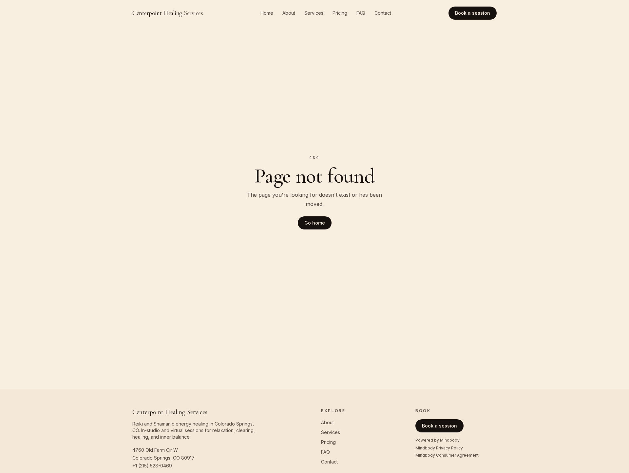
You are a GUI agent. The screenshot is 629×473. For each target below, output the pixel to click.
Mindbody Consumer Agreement (447, 455)
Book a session (472, 13)
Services (313, 13)
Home (266, 13)
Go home (314, 223)
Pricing (340, 13)
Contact (382, 13)
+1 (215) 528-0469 (152, 465)
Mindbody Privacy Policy (439, 448)
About (288, 13)
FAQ (360, 13)
